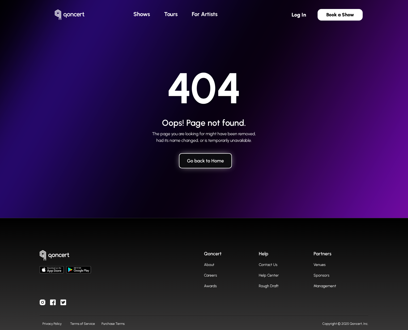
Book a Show (340, 14)
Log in (299, 15)
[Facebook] (53, 302)
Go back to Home (205, 161)
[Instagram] (42, 302)
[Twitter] (63, 302)
